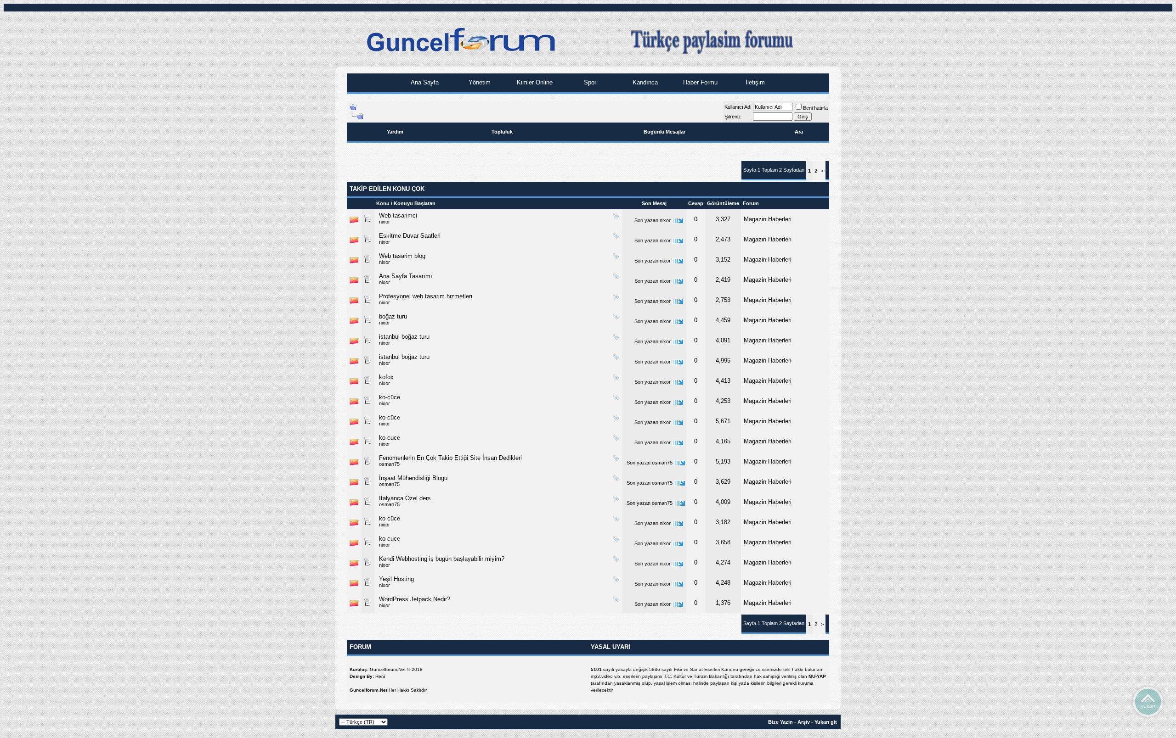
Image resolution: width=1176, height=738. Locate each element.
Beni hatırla (815, 108)
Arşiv (803, 722)
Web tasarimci (398, 215)
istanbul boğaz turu (404, 336)
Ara (799, 131)
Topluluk (502, 131)
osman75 (389, 464)
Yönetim (479, 82)
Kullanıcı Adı (738, 107)
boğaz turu (393, 316)
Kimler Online (534, 82)
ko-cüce (389, 397)
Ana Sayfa (424, 82)
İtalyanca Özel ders (405, 498)
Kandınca (644, 82)
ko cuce (389, 538)
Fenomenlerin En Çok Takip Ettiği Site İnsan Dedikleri (450, 457)
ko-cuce (389, 437)
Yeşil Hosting (396, 579)
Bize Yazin (780, 722)
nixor (384, 221)
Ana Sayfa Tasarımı (405, 276)
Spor (589, 82)
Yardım (395, 131)
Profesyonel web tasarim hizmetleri (425, 296)
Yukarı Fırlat (1148, 701)
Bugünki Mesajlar (664, 131)
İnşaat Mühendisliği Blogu (413, 478)
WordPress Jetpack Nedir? (414, 599)
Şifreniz (732, 116)
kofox (386, 377)
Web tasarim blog (402, 255)
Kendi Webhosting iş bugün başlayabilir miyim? (441, 558)
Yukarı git (825, 722)
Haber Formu (699, 82)
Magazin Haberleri (768, 219)
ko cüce (389, 518)
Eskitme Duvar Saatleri (410, 235)
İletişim (754, 82)
